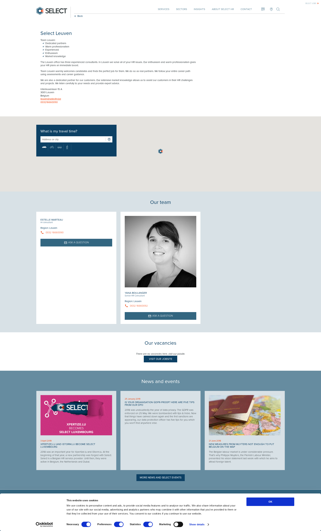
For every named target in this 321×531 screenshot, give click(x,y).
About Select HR (223, 9)
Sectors (181, 9)
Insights (199, 9)
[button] (160, 151)
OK (270, 501)
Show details (196, 524)
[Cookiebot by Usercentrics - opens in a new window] (44, 524)
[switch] (119, 524)
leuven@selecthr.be (50, 98)
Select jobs (310, 3)
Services (163, 9)
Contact (246, 9)
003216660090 (49, 102)
